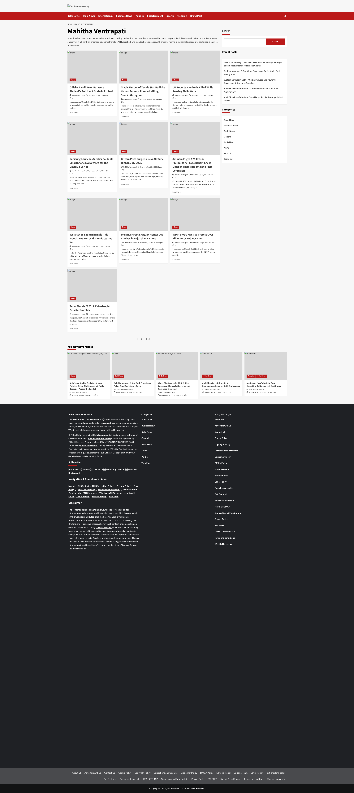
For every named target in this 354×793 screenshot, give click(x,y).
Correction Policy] (105, 486)
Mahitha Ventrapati (78, 95)
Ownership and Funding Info (228, 513)
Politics (140, 16)
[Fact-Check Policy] (87, 489)
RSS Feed (113, 496)
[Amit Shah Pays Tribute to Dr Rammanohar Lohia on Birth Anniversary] (221, 366)
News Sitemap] (99, 496)
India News (89, 16)
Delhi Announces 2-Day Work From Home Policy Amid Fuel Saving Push (252, 73)
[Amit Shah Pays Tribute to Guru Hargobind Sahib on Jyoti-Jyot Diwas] (265, 366)
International (105, 16)
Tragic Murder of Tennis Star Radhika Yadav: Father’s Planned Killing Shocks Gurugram (143, 91)
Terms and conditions (225, 538)
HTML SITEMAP (222, 506)
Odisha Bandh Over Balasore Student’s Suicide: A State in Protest (91, 89)
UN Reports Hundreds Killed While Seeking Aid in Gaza (192, 89)
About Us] (74, 486)
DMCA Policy (221, 463)
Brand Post (196, 16)
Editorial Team (221, 475)
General (227, 136)
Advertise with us (223, 425)
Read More (74, 113)
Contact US (220, 432)
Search (226, 31)
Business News (124, 16)
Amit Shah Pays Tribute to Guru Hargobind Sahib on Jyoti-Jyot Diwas (253, 99)
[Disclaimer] (105, 493)
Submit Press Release (225, 531)
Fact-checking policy (224, 488)
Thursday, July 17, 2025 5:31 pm (99, 95)
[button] (285, 16)
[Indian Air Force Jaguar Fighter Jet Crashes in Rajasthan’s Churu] (143, 214)
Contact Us (110, 452)
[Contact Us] (86, 486)
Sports (170, 16)
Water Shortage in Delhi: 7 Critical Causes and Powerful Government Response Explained (250, 81)
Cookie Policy (221, 438)
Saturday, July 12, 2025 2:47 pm (151, 99)
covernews (186, 788)
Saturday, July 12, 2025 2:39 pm (202, 95)
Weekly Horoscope (223, 544)
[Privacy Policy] (123, 486)
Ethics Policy (221, 481)
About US (219, 419)
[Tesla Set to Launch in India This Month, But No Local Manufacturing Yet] (92, 214)
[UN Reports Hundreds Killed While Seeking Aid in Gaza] (195, 67)
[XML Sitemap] (83, 496)
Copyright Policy (222, 444)
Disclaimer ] (82, 548)
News (73, 80)
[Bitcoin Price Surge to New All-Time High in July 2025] (143, 138)
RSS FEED (219, 525)
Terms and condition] (123, 493)
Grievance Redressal (224, 500)
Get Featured (221, 494)
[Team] (71, 496)
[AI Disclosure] (90, 493)
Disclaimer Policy (223, 457)
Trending (182, 16)
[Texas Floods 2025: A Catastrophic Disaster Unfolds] (92, 285)
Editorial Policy (222, 469)
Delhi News (73, 16)
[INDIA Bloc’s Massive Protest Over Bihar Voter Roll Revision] (195, 214)
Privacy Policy (221, 519)
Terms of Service (128, 545)
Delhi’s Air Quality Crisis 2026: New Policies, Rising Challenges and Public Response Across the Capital (253, 64)
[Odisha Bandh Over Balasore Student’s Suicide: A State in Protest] (92, 67)
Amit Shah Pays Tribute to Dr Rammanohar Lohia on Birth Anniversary (251, 90)
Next (148, 339)
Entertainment (155, 16)
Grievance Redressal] (109, 489)
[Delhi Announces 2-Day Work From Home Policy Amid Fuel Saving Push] (133, 366)
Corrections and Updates (226, 450)
